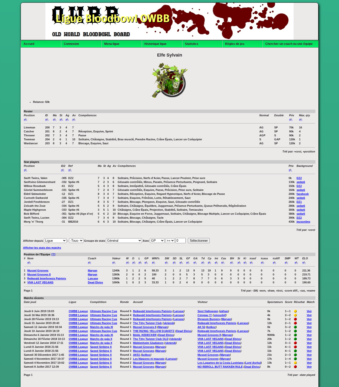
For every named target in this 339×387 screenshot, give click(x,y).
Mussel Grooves (37, 270)
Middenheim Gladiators (148, 342)
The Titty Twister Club (147, 323)
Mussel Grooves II (39, 274)
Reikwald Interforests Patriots (46, 278)
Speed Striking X (101, 346)
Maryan (92, 270)
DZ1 (299, 201)
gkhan (224, 311)
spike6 (301, 181)
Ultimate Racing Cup (103, 311)
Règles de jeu (234, 44)
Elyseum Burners (209, 319)
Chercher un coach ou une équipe (289, 44)
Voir (309, 311)
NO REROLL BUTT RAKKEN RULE (220, 366)
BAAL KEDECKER (145, 334)
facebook (303, 193)
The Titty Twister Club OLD (151, 338)
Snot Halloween (208, 311)
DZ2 (299, 178)
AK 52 (201, 327)
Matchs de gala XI (101, 327)
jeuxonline (303, 221)
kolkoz (211, 327)
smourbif (220, 315)
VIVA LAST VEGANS (40, 282)
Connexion (71, 44)
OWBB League (78, 311)
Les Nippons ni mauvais (149, 358)
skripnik (169, 323)
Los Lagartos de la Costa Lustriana (220, 362)
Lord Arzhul (253, 362)
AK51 (136, 354)
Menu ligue (111, 44)
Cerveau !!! (205, 315)
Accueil (29, 44)
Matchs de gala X (101, 338)
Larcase (93, 278)
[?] (53, 254)
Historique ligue (155, 44)
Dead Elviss (95, 282)
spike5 (301, 213)
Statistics (191, 44)
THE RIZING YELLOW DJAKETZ (153, 330)
